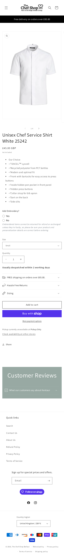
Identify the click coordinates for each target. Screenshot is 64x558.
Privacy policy (52, 547)
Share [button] (9, 344)
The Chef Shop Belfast (21, 547)
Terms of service (25, 551)
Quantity (6, 253)
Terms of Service (14, 461)
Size (4, 239)
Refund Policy (13, 447)
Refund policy (38, 547)
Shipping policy (41, 551)
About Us (11, 440)
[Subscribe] (48, 480)
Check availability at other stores (18, 334)
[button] (6, 7)
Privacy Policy (13, 454)
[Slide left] (25, 128)
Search (9, 425)
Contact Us (11, 433)
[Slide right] (38, 128)
